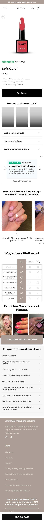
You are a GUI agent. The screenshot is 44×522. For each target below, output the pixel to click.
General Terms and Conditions (19, 474)
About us (9, 452)
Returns (8, 463)
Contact (8, 458)
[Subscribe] (36, 511)
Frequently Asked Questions (18, 485)
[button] (5, 7)
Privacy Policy (11, 479)
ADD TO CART (22, 517)
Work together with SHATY (17, 491)
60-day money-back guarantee (19, 469)
